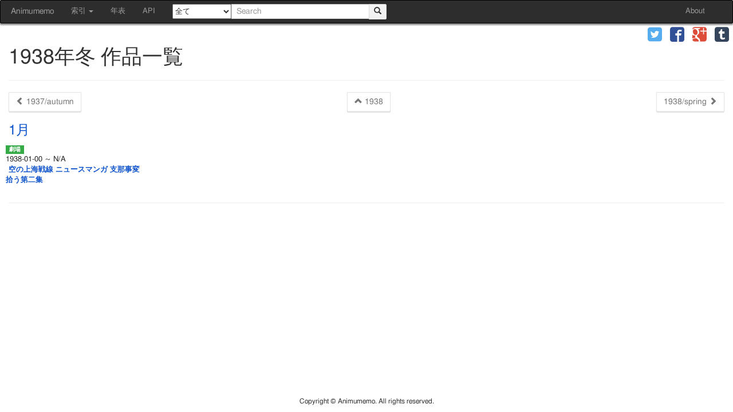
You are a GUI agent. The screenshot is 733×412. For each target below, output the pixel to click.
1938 (372, 102)
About (695, 11)
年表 (118, 11)
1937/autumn (49, 102)
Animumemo (32, 11)
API (149, 11)
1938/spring (686, 102)
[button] (655, 35)
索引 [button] (79, 11)
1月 (19, 130)
